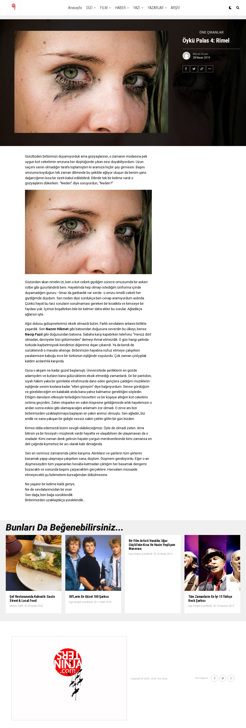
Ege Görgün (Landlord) (81, 602)
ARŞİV (175, 7)
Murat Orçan (200, 53)
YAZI (136, 7)
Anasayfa (75, 7)
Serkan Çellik (16, 606)
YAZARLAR (155, 7)
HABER (120, 7)
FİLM (104, 7)
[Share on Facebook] (186, 68)
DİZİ (89, 7)
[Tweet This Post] (193, 68)
